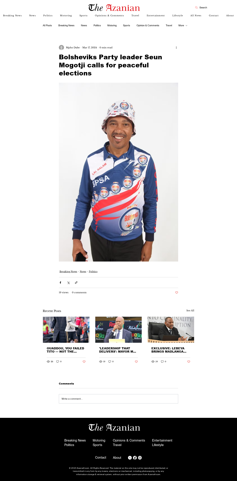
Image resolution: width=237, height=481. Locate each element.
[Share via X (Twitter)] (68, 282)
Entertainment (162, 440)
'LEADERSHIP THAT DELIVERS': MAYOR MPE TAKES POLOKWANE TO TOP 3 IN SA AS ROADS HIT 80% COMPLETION (118, 350)
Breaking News (66, 25)
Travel (169, 25)
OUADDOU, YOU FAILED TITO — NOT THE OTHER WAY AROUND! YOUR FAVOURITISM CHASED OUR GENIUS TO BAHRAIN (65, 350)
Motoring (112, 25)
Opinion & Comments (148, 25)
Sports (126, 25)
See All (190, 310)
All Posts (47, 25)
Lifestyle (158, 445)
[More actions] (176, 47)
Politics (97, 25)
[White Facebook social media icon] (135, 458)
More (181, 25)
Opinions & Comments (129, 440)
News (84, 25)
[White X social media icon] (130, 458)
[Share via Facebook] (60, 282)
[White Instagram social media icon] (140, 458)
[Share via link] (76, 282)
